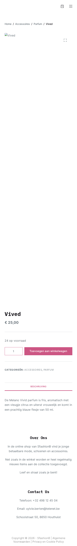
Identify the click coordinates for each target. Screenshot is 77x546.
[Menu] (70, 6)
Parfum (49, 369)
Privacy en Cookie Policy (48, 541)
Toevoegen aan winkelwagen (48, 351)
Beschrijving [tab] (38, 386)
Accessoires (33, 369)
